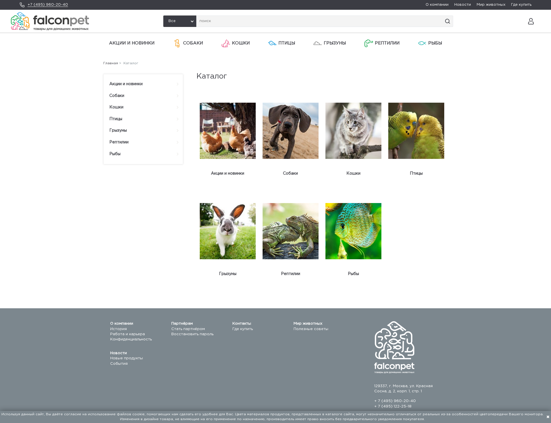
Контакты (241, 323)
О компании (437, 4)
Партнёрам (182, 323)
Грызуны (335, 43)
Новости (462, 4)
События (119, 363)
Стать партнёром (188, 329)
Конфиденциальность (131, 339)
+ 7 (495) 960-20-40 (395, 401)
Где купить (521, 4)
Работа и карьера (127, 334)
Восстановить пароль (192, 334)
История (118, 329)
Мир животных (491, 4)
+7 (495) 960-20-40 (48, 4)
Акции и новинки (131, 43)
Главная (110, 63)
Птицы (286, 43)
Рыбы (435, 43)
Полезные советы (311, 329)
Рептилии (387, 43)
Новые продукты (126, 358)
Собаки (193, 43)
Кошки (241, 43)
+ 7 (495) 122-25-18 (393, 406)
